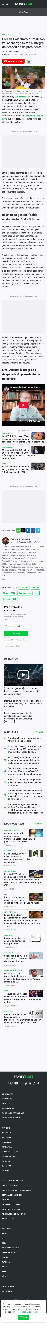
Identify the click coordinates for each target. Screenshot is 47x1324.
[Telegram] (29, 1083)
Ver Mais (38, 824)
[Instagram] (11, 1083)
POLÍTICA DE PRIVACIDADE (13, 1113)
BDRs (4, 1243)
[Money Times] (24, 4)
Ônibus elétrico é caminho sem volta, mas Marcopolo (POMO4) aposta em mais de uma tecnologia (25, 771)
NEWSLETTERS (8, 1219)
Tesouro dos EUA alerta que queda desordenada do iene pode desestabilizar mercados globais (22, 998)
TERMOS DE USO (8, 1108)
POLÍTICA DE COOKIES (11, 1118)
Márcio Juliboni (12, 52)
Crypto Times (10, 912)
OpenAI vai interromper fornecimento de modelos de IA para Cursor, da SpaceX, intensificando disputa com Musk (23, 1018)
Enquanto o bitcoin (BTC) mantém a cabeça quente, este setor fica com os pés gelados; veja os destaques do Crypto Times (22, 920)
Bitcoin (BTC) (10, 871)
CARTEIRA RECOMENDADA (12, 1181)
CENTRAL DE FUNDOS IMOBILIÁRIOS (16, 1190)
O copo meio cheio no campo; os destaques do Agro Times (14, 941)
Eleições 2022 (9, 593)
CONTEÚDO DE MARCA (11, 1209)
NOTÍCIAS (6, 1128)
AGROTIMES (7, 1291)
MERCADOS (6, 1133)
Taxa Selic (8, 953)
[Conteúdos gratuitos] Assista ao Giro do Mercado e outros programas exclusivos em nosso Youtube (22, 691)
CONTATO (6, 1104)
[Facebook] (8, 1083)
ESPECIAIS (6, 1171)
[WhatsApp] (25, 1083)
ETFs (4, 1272)
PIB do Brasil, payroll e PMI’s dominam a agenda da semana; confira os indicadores (18, 858)
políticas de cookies (30, 1312)
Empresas (8, 1011)
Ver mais (39, 732)
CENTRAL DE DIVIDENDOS (12, 1195)
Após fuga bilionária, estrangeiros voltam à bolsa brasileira (24, 739)
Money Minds (7, 447)
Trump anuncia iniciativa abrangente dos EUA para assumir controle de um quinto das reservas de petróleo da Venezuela (25, 794)
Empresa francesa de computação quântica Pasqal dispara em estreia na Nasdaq (24, 782)
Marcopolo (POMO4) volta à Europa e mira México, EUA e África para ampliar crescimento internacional (18, 454)
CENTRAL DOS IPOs (10, 1186)
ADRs (4, 1267)
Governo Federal (11, 830)
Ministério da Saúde (13, 970)
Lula (37, 593)
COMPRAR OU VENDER (11, 1204)
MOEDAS (5, 1257)
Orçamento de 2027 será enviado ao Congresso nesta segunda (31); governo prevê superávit (19, 837)
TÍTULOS (5, 1276)
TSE (14, 599)
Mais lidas (11, 732)
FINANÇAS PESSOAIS (10, 1152)
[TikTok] (34, 1083)
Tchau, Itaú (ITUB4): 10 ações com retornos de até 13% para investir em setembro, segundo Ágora (24, 749)
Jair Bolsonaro (21, 96)
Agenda (7, 851)
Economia (24, 587)
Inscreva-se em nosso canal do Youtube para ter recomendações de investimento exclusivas (23, 704)
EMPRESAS (6, 1137)
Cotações (23, 12)
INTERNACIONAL (8, 1156)
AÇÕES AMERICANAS (10, 1248)
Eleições (35, 587)
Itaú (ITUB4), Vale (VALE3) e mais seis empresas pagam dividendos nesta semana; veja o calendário (23, 439)
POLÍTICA (6, 1161)
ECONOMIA (6, 1142)
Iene (6, 991)
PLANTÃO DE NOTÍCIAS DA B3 (14, 1214)
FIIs (3, 1238)
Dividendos (7, 433)
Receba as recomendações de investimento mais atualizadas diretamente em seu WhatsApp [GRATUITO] (18, 717)
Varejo (5, 464)
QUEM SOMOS (7, 1094)
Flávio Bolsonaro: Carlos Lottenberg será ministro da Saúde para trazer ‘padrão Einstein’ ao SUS (22, 977)
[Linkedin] (21, 1083)
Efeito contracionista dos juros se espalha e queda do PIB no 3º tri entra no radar (21, 900)
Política (6, 34)
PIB (5, 894)
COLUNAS (6, 1200)
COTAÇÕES (6, 1229)
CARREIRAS (6, 1166)
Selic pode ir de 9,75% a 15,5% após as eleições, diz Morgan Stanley (15, 959)
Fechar (23, 1317)
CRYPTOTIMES (8, 1286)
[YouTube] (16, 1083)
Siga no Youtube (15, 61)
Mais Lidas (8, 935)
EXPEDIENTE (7, 1099)
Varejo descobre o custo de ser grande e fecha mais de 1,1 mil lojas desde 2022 (15, 469)
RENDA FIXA (7, 1147)
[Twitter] (38, 1083)
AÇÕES (5, 1234)
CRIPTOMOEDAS (8, 1253)
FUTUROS (6, 1262)
